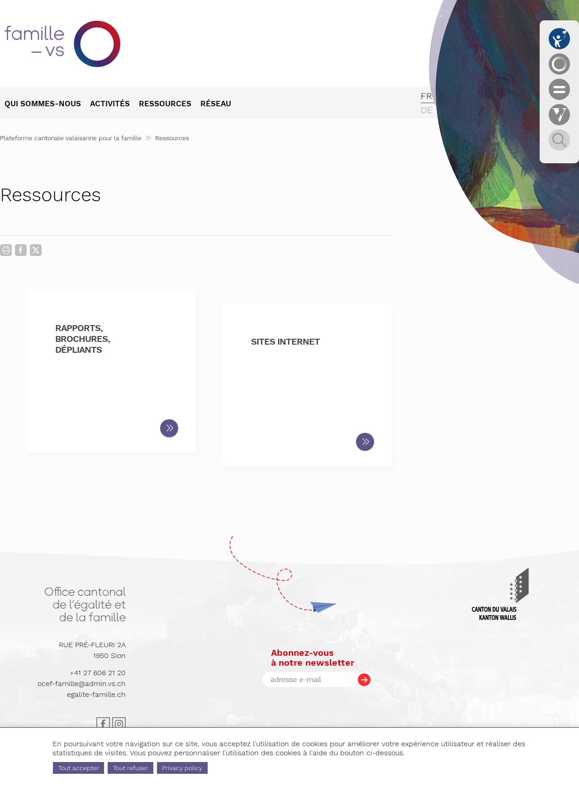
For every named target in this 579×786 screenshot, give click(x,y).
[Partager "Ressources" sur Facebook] (21, 251)
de (426, 109)
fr (426, 95)
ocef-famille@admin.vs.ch (82, 683)
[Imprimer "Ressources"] (6, 250)
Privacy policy (182, 768)
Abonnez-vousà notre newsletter (312, 658)
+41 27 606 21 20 (98, 672)
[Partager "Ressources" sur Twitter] (36, 250)
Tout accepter (78, 768)
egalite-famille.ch (96, 694)
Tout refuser (130, 768)
